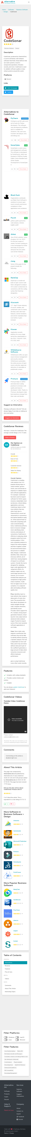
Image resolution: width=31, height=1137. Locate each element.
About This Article (10, 988)
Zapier (15, 931)
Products (7, 1094)
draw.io (15, 920)
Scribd (15, 941)
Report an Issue (9, 1110)
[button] (29, 2)
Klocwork (15, 302)
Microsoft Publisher (19, 841)
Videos (7, 979)
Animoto (16, 821)
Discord (6, 1099)
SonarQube (15, 145)
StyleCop (14, 278)
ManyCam (16, 889)
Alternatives (8, 963)
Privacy (11, 1133)
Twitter (9, 92)
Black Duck (15, 195)
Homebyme (17, 862)
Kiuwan (14, 329)
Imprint (19, 1114)
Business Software (22, 10)
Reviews (7, 966)
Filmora (16, 852)
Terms (6, 1133)
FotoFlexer (17, 872)
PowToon (16, 910)
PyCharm (14, 118)
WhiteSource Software (16, 351)
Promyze (14, 379)
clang (13, 261)
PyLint (13, 218)
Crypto (6, 1097)
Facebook (21, 1117)
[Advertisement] (15, 19)
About (18, 1108)
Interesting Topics (10, 992)
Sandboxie (16, 900)
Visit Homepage (12, 88)
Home (4, 10)
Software (11, 10)
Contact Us (20, 1111)
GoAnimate (17, 831)
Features (7, 969)
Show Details (24, 140)
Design (6, 12)
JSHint (13, 234)
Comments (8, 985)
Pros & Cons (8, 972)
